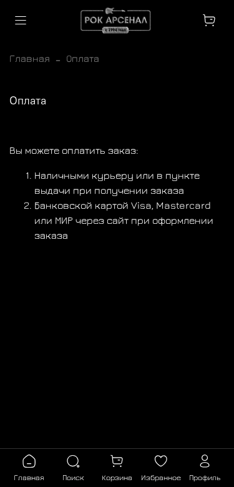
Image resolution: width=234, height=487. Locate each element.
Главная (29, 58)
